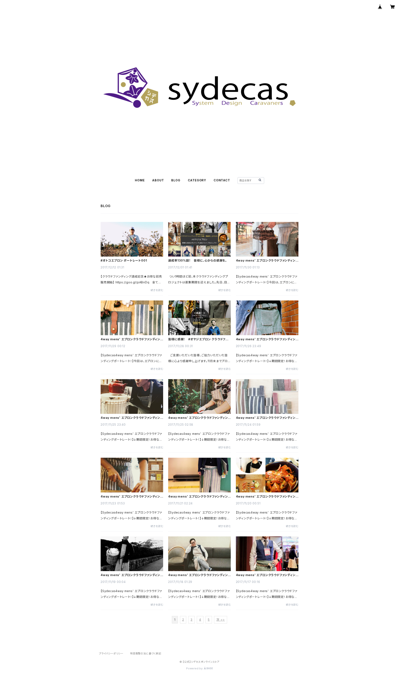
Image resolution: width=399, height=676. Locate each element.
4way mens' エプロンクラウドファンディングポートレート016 (199, 575)
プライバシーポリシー (111, 653)
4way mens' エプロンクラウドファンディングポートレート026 (267, 260)
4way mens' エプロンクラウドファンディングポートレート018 (267, 496)
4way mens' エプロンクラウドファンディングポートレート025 (132, 339)
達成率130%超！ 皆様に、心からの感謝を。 (197, 260)
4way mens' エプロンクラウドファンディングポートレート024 (267, 339)
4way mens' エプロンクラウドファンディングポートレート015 (267, 575)
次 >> (220, 619)
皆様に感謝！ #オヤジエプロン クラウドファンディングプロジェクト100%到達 (198, 339)
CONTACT (222, 180)
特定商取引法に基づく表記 (145, 653)
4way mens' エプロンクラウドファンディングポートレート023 (132, 417)
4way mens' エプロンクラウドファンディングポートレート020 (132, 496)
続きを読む (157, 290)
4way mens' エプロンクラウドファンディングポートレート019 (199, 496)
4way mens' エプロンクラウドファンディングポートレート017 (132, 575)
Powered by (195, 668)
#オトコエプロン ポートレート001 (124, 260)
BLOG (175, 180)
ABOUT (158, 180)
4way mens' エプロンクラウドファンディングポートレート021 (267, 417)
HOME (140, 180)
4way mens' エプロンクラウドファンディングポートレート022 (199, 417)
